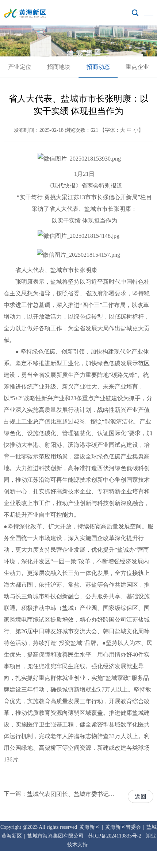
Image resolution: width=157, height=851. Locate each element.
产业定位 (19, 67)
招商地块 (58, 67)
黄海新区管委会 (123, 827)
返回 (140, 796)
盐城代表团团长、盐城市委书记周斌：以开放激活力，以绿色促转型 (71, 794)
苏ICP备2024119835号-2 (114, 836)
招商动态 (98, 67)
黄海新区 (89, 827)
